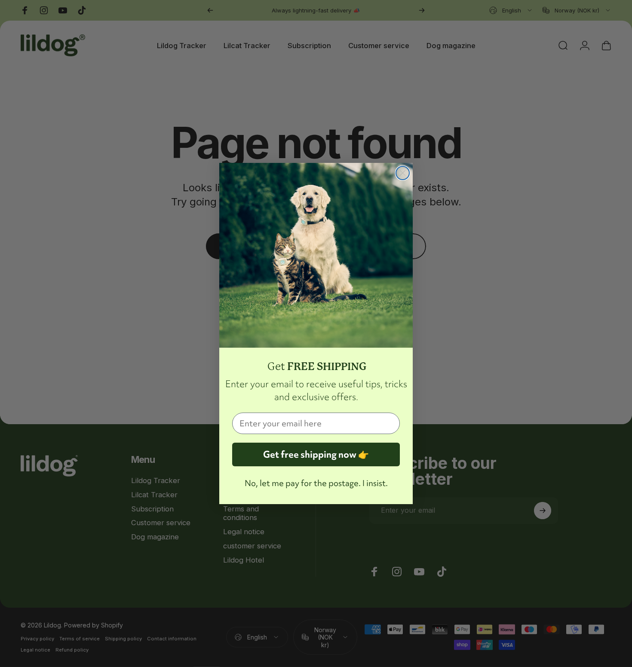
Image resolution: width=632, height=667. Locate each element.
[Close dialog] (402, 173)
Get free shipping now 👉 (316, 454)
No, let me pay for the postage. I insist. (316, 483)
